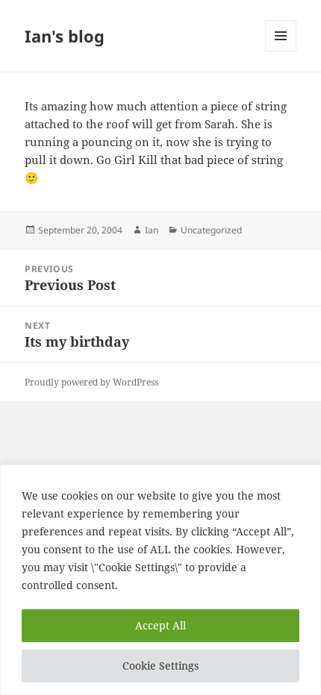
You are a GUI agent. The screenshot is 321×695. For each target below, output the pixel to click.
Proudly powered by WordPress (91, 382)
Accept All (160, 625)
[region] (160, 580)
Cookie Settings (160, 665)
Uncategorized (211, 230)
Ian (151, 230)
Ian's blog (65, 36)
